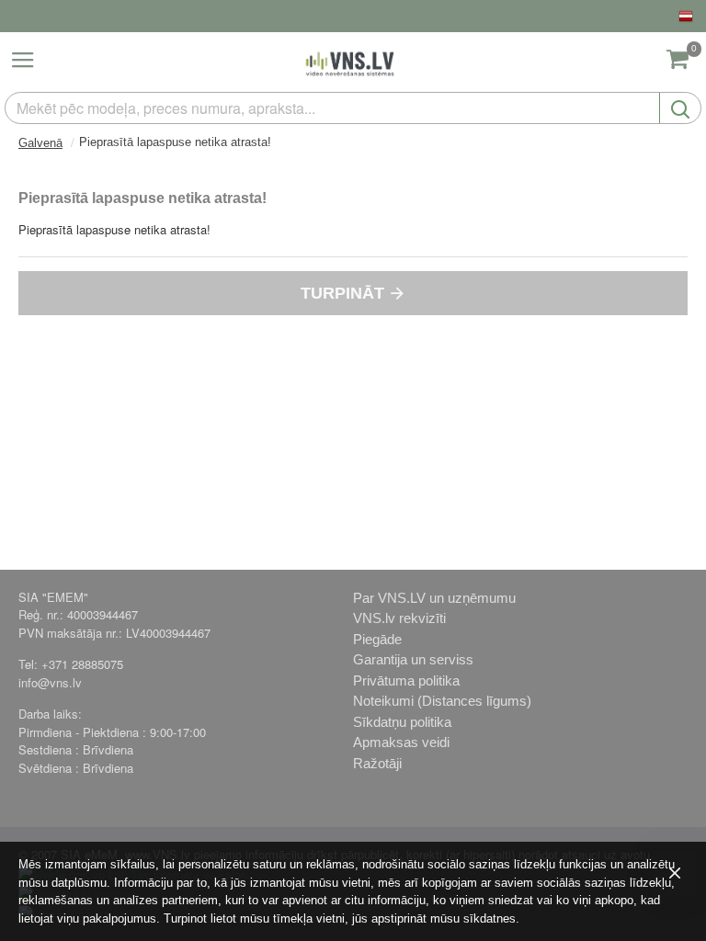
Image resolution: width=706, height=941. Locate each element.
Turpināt (342, 293)
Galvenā (40, 143)
